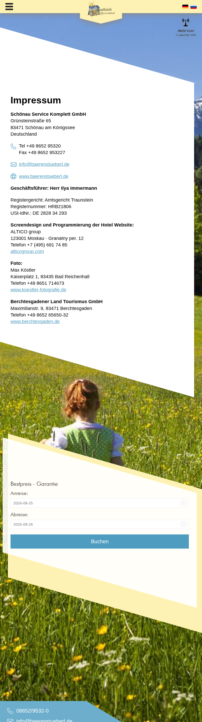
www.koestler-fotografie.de (38, 289)
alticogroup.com (27, 251)
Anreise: (19, 493)
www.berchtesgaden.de (35, 321)
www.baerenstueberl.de (43, 176)
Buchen (100, 541)
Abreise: (19, 514)
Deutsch (185, 6)
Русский (193, 6)
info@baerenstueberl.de (44, 164)
